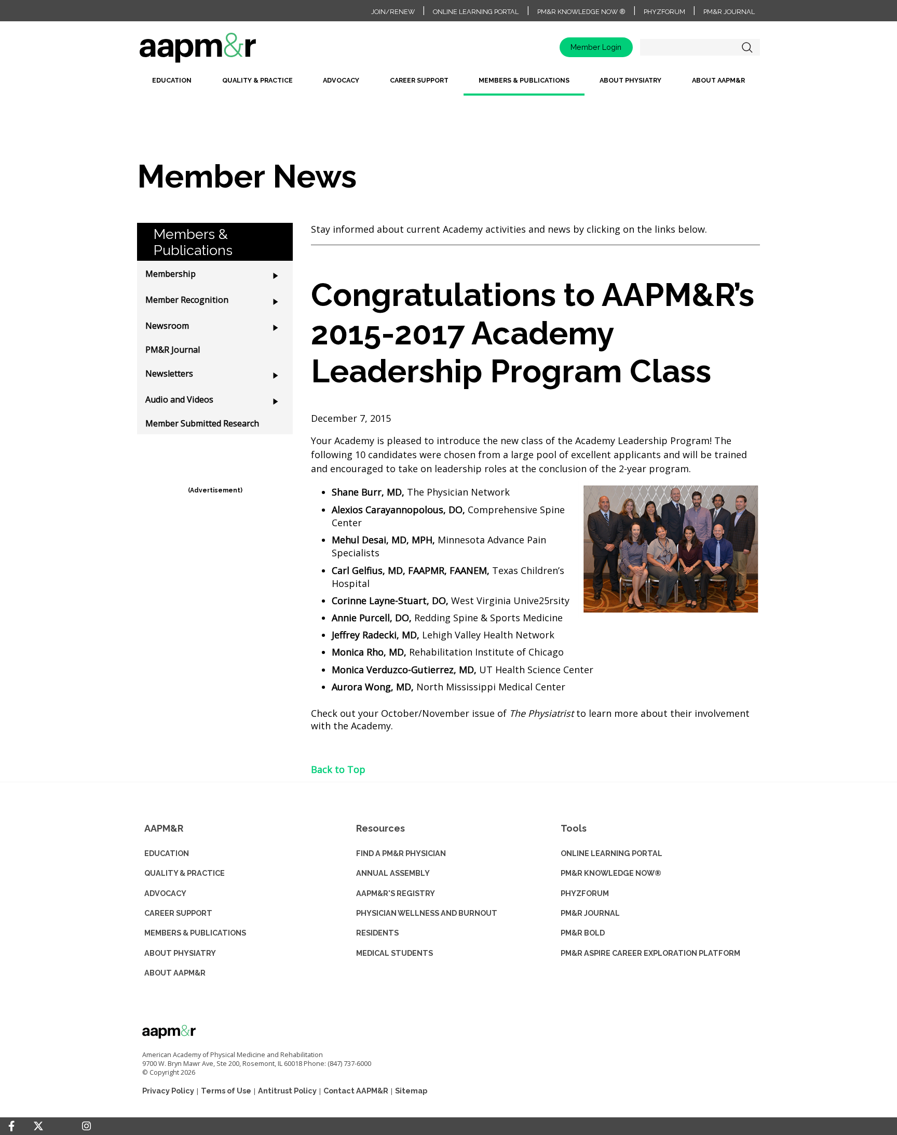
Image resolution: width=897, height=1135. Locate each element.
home (230, 51)
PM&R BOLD (583, 932)
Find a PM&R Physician (401, 853)
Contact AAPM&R (355, 1090)
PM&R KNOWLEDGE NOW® (611, 873)
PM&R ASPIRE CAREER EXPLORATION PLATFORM (650, 953)
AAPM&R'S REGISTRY (395, 893)
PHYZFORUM (585, 893)
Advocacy (341, 80)
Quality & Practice (257, 80)
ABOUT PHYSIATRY (180, 953)
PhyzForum (664, 12)
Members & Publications (524, 80)
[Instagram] (86, 1126)
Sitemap (411, 1090)
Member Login (595, 47)
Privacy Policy (168, 1090)
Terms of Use (226, 1090)
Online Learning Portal (476, 12)
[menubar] (448, 84)
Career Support (419, 80)
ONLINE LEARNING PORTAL (611, 853)
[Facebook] (11, 1126)
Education (172, 80)
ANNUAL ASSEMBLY (393, 873)
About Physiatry (630, 80)
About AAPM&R (718, 80)
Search (747, 47)
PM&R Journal (729, 12)
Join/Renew (393, 12)
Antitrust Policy (287, 1090)
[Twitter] (38, 1126)
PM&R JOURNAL (590, 913)
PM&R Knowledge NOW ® (581, 12)
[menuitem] (172, 84)
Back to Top (338, 769)
